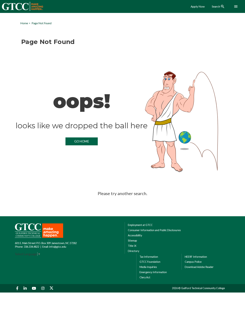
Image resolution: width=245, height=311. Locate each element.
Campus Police (193, 261)
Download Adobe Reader (199, 266)
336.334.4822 (31, 246)
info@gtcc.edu (57, 246)
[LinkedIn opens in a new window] (25, 288)
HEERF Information (196, 256)
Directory (133, 250)
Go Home (81, 141)
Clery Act (145, 277)
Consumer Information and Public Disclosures (154, 230)
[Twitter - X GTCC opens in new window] (51, 288)
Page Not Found (41, 23)
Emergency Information (153, 272)
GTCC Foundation (150, 261)
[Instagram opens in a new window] (43, 288)
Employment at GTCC (140, 224)
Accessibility (135, 235)
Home (24, 23)
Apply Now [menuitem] (198, 6)
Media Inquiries (148, 266)
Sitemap (132, 240)
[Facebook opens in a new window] (17, 288)
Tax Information (149, 256)
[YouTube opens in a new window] (34, 288)
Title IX (132, 245)
